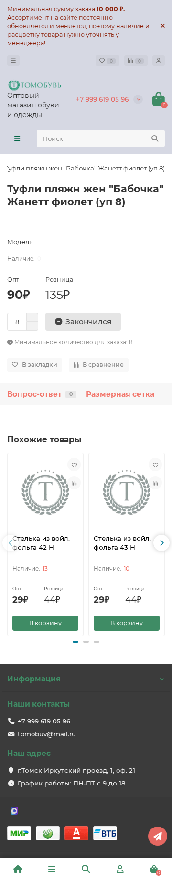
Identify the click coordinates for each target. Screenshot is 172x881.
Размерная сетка (120, 394)
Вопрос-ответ (40, 394)
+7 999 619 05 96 (102, 99)
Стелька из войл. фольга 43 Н (122, 542)
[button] (75, 642)
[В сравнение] (74, 482)
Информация (34, 678)
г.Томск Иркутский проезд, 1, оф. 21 (76, 770)
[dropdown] (13, 60)
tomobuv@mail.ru (47, 734)
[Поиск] (154, 138)
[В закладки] (74, 464)
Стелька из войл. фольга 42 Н (41, 542)
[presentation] (10, 543)
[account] (158, 60)
